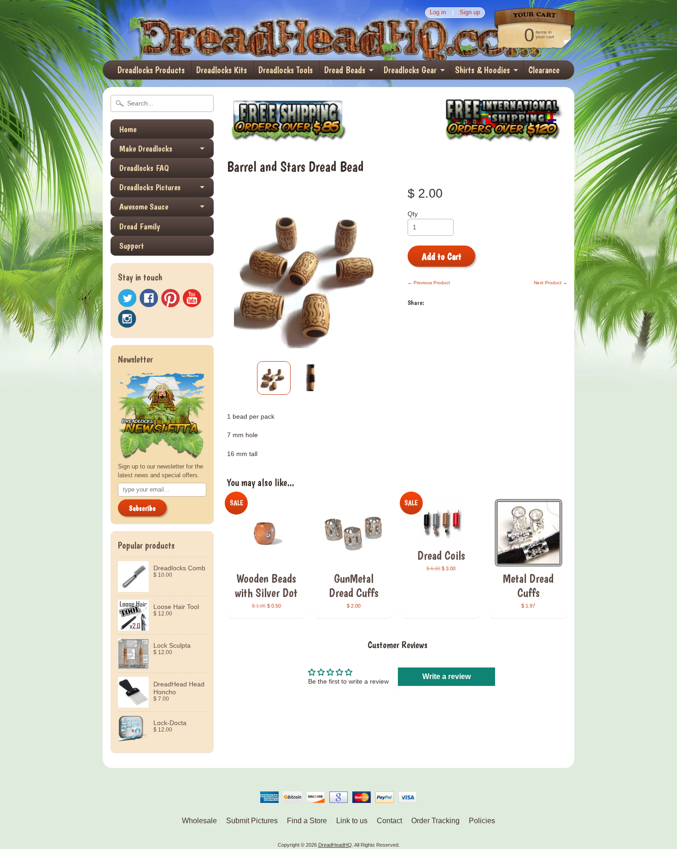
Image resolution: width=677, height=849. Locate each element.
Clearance (544, 70)
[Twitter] (127, 298)
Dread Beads (344, 70)
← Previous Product (429, 282)
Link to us (352, 821)
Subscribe (142, 508)
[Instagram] (127, 319)
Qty (413, 214)
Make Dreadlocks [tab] (145, 148)
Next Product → (550, 282)
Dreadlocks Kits (221, 70)
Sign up (470, 13)
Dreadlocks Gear (410, 70)
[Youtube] (192, 298)
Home (127, 129)
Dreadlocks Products (151, 70)
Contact (389, 821)
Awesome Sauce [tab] (143, 206)
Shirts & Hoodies (482, 70)
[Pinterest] (170, 298)
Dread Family (139, 226)
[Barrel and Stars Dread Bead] (274, 378)
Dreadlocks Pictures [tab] (150, 187)
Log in (438, 13)
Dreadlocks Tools (285, 70)
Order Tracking (435, 821)
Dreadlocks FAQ (144, 168)
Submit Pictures (252, 821)
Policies (482, 821)
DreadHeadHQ (201, 30)
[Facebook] (149, 298)
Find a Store (307, 821)
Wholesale (199, 821)
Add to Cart (441, 256)
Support (131, 245)
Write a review (446, 676)
